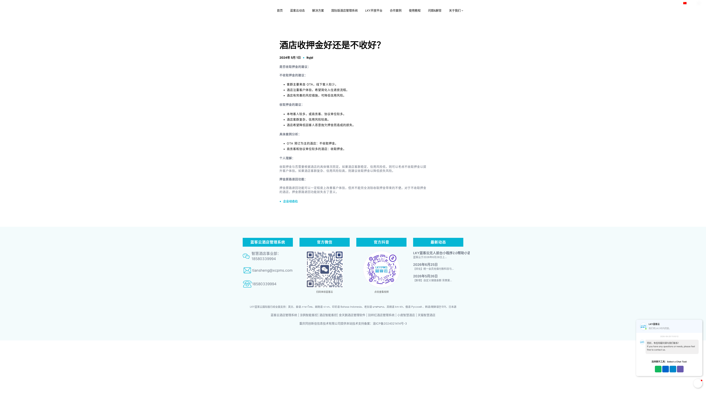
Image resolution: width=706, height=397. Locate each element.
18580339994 (264, 284)
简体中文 (692, 3)
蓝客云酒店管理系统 (284, 315)
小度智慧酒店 (406, 315)
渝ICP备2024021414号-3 (390, 323)
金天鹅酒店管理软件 (352, 315)
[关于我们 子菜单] (462, 10)
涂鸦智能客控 (309, 315)
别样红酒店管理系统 (381, 315)
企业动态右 (290, 201)
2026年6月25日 (425, 265)
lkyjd (309, 57)
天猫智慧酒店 (426, 315)
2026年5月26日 (425, 276)
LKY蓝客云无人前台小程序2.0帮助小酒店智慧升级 (450, 253)
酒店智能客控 (328, 315)
